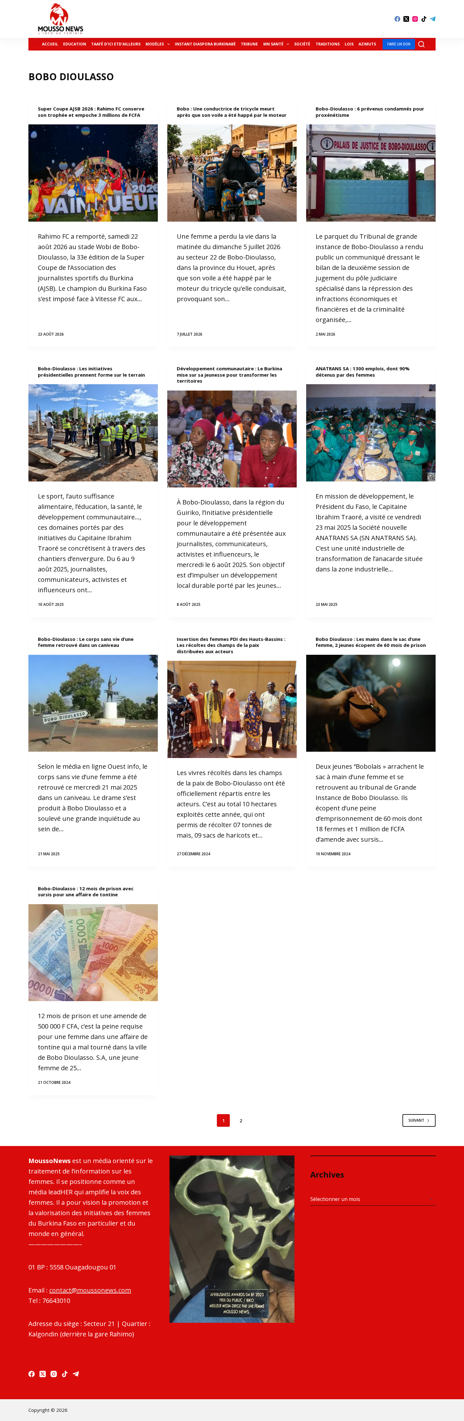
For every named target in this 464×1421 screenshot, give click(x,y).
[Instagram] (415, 19)
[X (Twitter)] (406, 19)
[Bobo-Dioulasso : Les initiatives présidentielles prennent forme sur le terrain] (93, 432)
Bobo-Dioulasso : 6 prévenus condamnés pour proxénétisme (370, 111)
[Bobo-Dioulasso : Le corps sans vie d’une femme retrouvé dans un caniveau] (93, 703)
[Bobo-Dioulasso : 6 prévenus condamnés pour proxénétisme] (371, 173)
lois (349, 44)
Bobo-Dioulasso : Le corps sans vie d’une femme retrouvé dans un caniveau (86, 642)
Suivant (416, 1120)
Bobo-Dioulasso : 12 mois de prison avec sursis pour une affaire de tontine (86, 891)
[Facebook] (397, 19)
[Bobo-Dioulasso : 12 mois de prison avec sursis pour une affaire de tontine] (93, 952)
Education (74, 44)
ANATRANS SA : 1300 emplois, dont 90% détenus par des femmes (363, 371)
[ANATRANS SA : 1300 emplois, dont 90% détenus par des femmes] (371, 432)
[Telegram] (433, 19)
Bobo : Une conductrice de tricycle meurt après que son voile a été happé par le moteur (232, 111)
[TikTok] (424, 19)
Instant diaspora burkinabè (205, 44)
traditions (328, 44)
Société (302, 44)
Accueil (50, 44)
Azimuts (367, 44)
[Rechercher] (421, 44)
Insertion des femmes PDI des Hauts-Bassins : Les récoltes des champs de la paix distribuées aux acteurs (231, 645)
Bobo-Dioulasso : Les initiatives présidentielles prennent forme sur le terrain (91, 371)
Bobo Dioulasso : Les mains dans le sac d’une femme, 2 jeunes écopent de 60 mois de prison (371, 642)
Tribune (249, 44)
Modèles (155, 44)
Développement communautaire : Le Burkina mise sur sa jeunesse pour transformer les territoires (229, 374)
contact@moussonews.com (90, 1290)
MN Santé (273, 44)
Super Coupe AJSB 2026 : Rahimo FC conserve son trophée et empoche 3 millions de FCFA (91, 111)
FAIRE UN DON (398, 44)
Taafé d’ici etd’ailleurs (115, 44)
